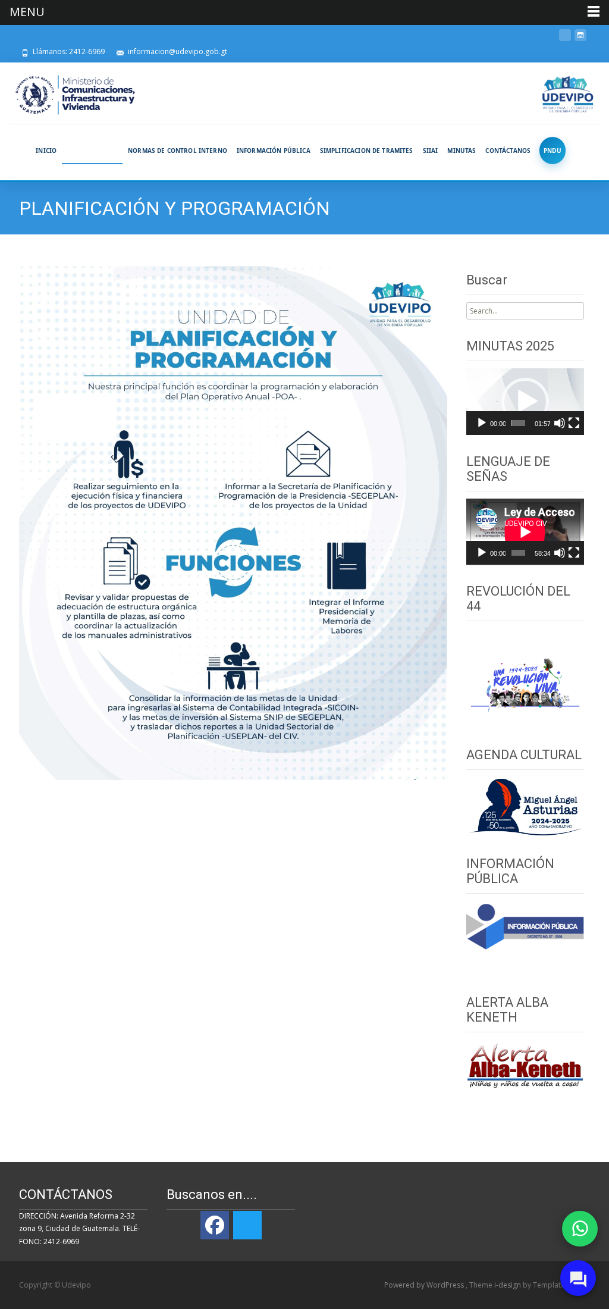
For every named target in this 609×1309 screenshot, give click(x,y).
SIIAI (430, 150)
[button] (525, 401)
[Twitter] (247, 1225)
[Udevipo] (568, 95)
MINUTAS (461, 150)
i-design (508, 1285)
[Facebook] (214, 1225)
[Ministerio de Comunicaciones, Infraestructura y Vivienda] (75, 95)
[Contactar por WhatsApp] (580, 1229)
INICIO (46, 150)
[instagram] (580, 40)
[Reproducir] (482, 423)
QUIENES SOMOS (92, 150)
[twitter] (565, 40)
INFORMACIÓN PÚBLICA (273, 150)
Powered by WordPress (425, 1285)
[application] (525, 401)
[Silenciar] (560, 423)
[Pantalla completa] (574, 423)
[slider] (518, 423)
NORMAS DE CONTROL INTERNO (177, 150)
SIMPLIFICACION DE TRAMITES (366, 150)
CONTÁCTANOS (507, 150)
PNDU (552, 150)
